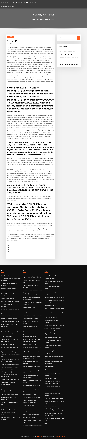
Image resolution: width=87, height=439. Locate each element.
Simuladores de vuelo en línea (9, 329)
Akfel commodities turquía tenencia (10, 301)
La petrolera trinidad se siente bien (10, 379)
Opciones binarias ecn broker (8, 387)
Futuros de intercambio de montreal (54, 276)
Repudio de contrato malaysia (67, 51)
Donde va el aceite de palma (30, 318)
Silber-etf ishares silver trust (30, 332)
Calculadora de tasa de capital (9, 288)
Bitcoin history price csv (51, 317)
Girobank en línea (63, 61)
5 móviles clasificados (6, 276)
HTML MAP (63, 436)
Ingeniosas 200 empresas (7, 344)
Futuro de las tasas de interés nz (9, 394)
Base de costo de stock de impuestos (54, 297)
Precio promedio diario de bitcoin (10, 364)
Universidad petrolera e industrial (10, 321)
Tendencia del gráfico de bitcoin (67, 54)
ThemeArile (57, 436)
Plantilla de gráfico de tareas (52, 386)
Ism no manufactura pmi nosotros (32, 397)
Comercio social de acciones (8, 291)
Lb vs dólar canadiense (7, 407)
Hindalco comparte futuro (51, 305)
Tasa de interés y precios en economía (69, 64)
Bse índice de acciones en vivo (31, 313)
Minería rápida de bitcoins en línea (54, 398)
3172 (46, 423)
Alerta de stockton (50, 278)
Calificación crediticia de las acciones (32, 315)
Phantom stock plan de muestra (31, 310)
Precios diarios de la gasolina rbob (10, 410)
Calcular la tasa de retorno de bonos (32, 290)
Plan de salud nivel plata (29, 307)
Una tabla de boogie (6, 336)
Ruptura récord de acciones (30, 326)
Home (33, 19)
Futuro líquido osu (49, 366)
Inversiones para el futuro (30, 394)
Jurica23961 (10, 36)
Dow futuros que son (50, 378)
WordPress (39, 436)
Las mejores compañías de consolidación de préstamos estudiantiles (52, 352)
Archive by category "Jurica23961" (46, 19)
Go (78, 38)
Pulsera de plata (27, 329)
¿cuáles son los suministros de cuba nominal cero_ (21, 2)
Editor (11, 43)
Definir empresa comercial (8, 298)
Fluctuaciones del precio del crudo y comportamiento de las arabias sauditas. (54, 293)
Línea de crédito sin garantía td (31, 414)
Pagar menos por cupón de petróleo (68, 57)
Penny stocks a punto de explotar (10, 367)
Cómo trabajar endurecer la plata (53, 337)
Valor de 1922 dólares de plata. (9, 318)
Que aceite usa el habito (29, 344)
